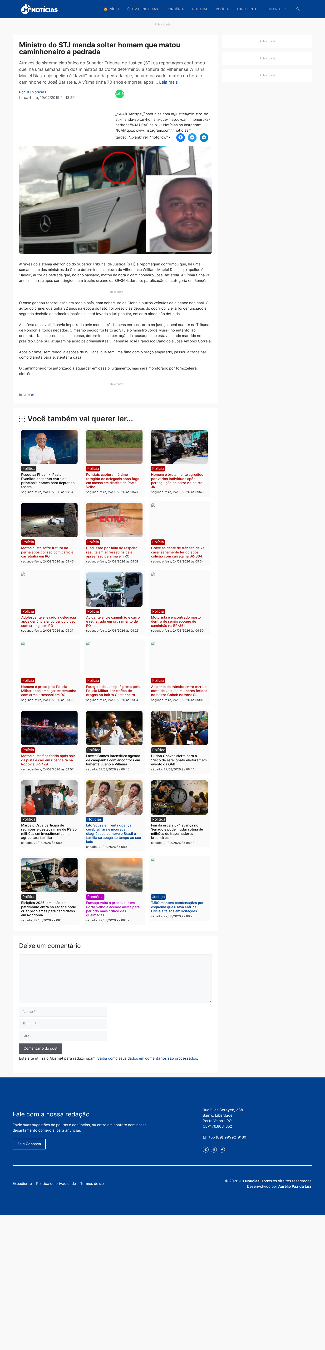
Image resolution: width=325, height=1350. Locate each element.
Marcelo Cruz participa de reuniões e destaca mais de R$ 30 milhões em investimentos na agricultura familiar (49, 831)
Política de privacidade (56, 1183)
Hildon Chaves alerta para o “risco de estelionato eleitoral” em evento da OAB (179, 760)
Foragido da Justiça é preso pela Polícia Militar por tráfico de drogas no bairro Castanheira (113, 691)
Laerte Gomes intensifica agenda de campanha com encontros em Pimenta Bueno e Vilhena (113, 760)
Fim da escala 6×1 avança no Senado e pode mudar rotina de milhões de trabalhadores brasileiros (177, 831)
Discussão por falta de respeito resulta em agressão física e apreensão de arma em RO (112, 552)
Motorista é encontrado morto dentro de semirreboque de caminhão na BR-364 (176, 621)
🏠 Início (111, 9)
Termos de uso (92, 1183)
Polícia (222, 9)
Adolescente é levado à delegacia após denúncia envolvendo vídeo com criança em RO (48, 621)
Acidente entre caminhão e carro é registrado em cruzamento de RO (113, 621)
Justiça (29, 395)
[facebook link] (222, 1150)
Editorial (274, 9)
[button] (298, 9)
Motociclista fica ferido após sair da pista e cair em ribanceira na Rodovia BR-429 (48, 760)
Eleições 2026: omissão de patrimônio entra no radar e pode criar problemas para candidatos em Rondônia (48, 909)
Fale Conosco (29, 1144)
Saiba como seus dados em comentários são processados (147, 1058)
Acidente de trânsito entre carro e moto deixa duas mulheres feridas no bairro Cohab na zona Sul (179, 691)
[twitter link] (206, 1150)
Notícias (94, 819)
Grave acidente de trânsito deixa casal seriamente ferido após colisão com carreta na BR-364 (177, 552)
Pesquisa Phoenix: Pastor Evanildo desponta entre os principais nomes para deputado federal (48, 480)
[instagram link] (214, 1150)
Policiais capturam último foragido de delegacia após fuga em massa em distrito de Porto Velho (112, 480)
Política (199, 9)
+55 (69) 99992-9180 (227, 1137)
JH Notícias (36, 92)
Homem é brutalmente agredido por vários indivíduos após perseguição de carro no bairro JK (177, 480)
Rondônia (175, 9)
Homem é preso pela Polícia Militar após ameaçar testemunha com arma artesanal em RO (48, 691)
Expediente (247, 9)
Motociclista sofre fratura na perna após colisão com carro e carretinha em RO (47, 552)
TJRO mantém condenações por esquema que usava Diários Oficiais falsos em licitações (177, 907)
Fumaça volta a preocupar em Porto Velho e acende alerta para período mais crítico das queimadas (113, 909)
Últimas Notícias (142, 9)
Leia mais (168, 82)
